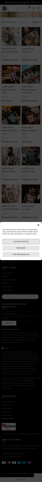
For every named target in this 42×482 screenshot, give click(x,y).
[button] (38, 225)
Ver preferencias (21, 254)
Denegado (21, 248)
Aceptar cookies (21, 241)
